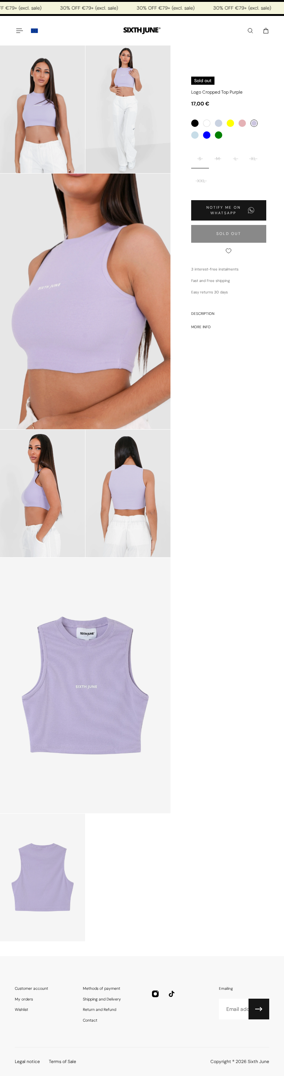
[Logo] (142, 31)
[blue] (206, 135)
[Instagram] (155, 994)
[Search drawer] (250, 31)
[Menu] (19, 30)
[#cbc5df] (254, 123)
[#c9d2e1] (218, 123)
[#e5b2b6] (242, 123)
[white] (206, 123)
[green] (218, 135)
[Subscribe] (258, 1009)
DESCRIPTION (202, 313)
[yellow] (230, 123)
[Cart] (266, 31)
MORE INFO (201, 327)
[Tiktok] (171, 994)
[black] (195, 123)
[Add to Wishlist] (228, 250)
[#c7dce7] (195, 135)
